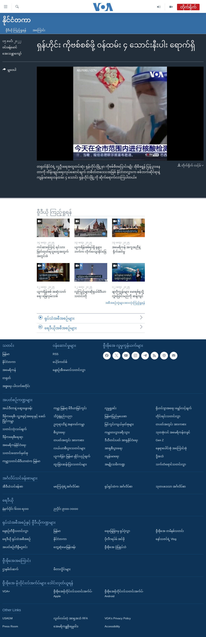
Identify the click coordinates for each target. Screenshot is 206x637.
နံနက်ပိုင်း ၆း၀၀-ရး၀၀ (15, 508)
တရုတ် (6, 378)
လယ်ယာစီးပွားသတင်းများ (69, 448)
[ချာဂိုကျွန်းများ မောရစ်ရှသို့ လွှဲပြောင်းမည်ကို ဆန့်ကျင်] (128, 272)
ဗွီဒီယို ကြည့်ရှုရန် (16, 30)
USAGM (7, 618)
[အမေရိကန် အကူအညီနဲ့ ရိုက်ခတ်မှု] (128, 228)
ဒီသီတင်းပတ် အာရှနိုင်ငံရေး (121, 440)
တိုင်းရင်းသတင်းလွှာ (168, 416)
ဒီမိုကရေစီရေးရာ (12, 437)
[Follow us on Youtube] (126, 355)
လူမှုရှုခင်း (110, 408)
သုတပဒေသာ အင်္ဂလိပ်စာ (171, 486)
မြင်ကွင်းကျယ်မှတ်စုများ (119, 424)
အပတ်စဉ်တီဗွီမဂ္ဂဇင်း (15, 547)
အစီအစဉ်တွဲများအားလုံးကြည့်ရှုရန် (125, 302)
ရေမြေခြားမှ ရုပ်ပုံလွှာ (117, 531)
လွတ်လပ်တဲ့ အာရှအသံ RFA (71, 618)
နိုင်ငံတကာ (8, 362)
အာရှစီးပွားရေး (114, 448)
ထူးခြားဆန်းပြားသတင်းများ (70, 464)
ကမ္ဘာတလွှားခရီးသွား (117, 432)
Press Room (10, 626)
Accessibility (112, 626)
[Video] (171, 7)
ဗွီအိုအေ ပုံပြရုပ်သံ (115, 547)
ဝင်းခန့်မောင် (9, 47)
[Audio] (159, 7)
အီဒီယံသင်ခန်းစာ (12, 486)
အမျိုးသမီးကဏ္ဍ (115, 464)
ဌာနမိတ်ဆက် (10, 569)
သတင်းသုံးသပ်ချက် (14, 429)
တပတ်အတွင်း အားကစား (69, 440)
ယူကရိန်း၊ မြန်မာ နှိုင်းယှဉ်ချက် (72, 456)
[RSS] (154, 355)
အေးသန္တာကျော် (12, 53)
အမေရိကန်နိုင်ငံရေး (14, 445)
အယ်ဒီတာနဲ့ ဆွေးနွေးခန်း (17, 408)
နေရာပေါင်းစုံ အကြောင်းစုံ (171, 448)
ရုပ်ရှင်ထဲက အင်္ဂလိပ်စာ (118, 486)
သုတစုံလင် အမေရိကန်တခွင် (173, 432)
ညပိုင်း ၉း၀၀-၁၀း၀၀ (66, 508)
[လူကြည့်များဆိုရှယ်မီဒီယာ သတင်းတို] (90, 272)
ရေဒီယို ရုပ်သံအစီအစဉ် (16, 539)
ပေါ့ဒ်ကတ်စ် (60, 362)
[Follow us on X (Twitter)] (116, 355)
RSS (55, 354)
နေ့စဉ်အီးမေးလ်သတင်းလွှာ (69, 370)
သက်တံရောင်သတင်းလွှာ (171, 464)
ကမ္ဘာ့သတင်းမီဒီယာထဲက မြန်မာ (21, 461)
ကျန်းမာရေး (112, 456)
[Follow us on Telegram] (145, 355)
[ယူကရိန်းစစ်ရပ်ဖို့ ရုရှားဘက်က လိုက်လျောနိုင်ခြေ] (90, 228)
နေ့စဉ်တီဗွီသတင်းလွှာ (15, 531)
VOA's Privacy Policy (118, 618)
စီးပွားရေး (59, 432)
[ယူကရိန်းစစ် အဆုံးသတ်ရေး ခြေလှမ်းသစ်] (53, 272)
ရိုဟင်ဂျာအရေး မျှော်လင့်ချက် (174, 408)
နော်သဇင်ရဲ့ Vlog (166, 539)
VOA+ (6, 591)
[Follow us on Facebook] (107, 355)
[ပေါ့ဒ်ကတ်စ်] (164, 355)
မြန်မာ (5, 354)
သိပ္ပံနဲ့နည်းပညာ (63, 416)
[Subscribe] (173, 355)
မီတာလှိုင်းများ (62, 569)
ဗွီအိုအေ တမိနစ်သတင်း (170, 531)
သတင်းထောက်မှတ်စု (15, 453)
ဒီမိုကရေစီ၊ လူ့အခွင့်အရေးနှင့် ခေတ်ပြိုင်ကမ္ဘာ (23, 419)
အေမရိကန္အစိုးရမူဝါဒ (66, 626)
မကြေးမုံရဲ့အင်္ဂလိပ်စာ (66, 486)
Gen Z (160, 440)
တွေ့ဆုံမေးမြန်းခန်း (65, 547)
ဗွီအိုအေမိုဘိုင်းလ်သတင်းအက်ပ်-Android (124, 594)
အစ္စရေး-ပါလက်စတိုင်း (16, 386)
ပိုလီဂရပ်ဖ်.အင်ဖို (115, 539)
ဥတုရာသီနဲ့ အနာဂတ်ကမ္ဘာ (69, 424)
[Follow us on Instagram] (135, 355)
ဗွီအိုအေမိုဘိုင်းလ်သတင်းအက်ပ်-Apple (73, 594)
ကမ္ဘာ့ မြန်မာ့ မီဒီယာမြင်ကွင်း (70, 408)
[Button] (9, 71)
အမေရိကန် (9, 370)
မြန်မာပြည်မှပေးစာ (116, 416)
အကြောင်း (39, 30)
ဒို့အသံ (160, 456)
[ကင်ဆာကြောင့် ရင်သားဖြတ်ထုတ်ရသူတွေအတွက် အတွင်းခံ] (53, 228)
